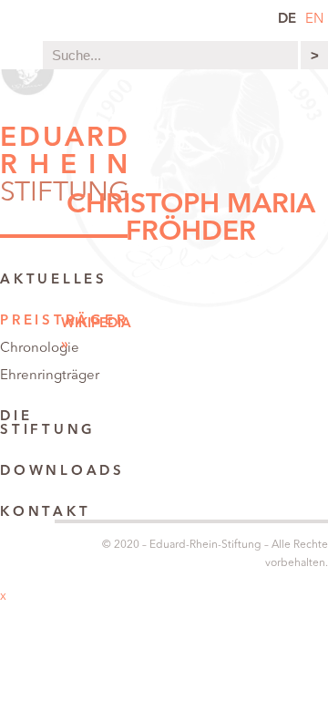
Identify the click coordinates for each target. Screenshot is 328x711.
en (314, 19)
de (287, 19)
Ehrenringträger (49, 376)
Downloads (62, 472)
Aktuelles (54, 280)
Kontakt (45, 513)
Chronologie (39, 349)
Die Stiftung (48, 424)
